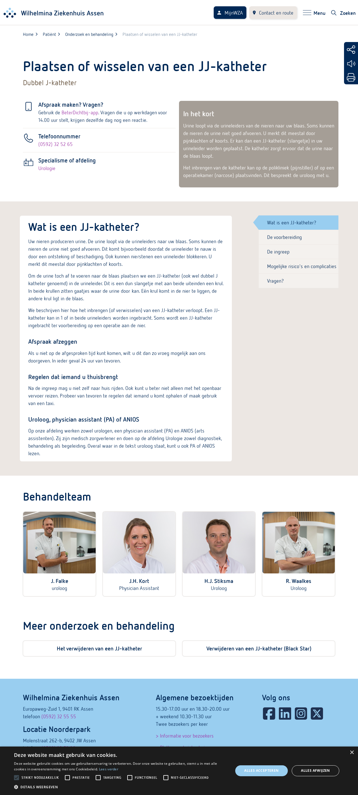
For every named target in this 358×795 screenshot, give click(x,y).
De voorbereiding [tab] (284, 237)
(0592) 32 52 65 (55, 144)
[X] (317, 713)
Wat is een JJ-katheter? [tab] (291, 223)
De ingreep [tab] (278, 252)
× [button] (352, 752)
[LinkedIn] (285, 713)
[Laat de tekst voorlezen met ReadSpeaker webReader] (351, 63)
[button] (120, 787)
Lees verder (108, 769)
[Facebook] (269, 713)
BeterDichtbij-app (80, 112)
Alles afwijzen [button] (315, 770)
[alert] (179, 771)
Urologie (46, 168)
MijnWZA (234, 13)
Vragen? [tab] (275, 281)
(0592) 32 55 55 (58, 716)
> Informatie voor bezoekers (185, 736)
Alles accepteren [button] (261, 770)
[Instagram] (301, 713)
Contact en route (276, 13)
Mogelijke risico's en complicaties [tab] (301, 266)
